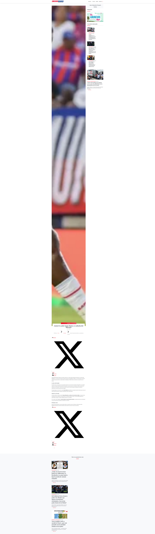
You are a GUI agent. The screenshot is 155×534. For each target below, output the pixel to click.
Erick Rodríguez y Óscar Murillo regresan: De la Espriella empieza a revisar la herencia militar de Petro (92, 64)
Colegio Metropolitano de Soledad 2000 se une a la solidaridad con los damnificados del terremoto (92, 37)
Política (94, 1)
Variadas (68, 323)
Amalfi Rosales (91, 60)
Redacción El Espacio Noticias (91, 81)
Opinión (97, 1)
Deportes (100, 1)
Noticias (89, 1)
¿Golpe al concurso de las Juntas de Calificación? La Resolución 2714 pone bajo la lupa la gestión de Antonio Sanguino (59, 475)
